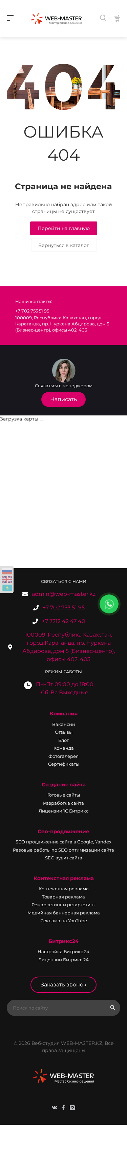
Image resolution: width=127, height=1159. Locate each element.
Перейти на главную (64, 228)
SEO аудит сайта (63, 857)
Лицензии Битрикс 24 (63, 959)
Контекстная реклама (64, 878)
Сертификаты (63, 764)
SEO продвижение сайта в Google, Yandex (63, 841)
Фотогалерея (63, 756)
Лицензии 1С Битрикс (63, 811)
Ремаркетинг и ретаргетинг (63, 904)
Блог (63, 740)
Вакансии (63, 724)
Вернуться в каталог (63, 245)
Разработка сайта (63, 803)
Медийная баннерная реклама (63, 912)
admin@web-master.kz (64, 594)
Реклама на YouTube (63, 920)
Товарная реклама (63, 896)
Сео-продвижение (63, 831)
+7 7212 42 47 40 (63, 621)
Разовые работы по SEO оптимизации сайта (63, 850)
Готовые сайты (63, 795)
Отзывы (63, 732)
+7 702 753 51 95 (64, 607)
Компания (64, 713)
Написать (63, 399)
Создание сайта (64, 784)
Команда (64, 748)
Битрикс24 (63, 941)
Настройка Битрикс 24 (63, 951)
